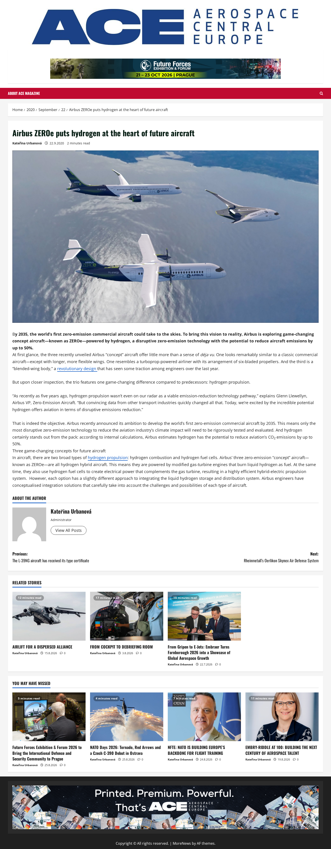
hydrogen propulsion (108, 457)
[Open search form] (321, 93)
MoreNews (182, 843)
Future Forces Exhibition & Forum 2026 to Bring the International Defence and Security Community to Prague (47, 752)
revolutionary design (77, 368)
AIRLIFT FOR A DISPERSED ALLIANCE (42, 647)
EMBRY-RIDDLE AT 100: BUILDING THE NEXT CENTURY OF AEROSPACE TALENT (281, 750)
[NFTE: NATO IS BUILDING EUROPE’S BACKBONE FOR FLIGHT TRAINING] (204, 716)
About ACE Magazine (24, 93)
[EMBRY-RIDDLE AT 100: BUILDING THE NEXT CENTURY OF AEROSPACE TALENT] (282, 716)
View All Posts (68, 530)
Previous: (50, 557)
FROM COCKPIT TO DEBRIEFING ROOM (121, 647)
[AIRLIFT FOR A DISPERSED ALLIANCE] (49, 616)
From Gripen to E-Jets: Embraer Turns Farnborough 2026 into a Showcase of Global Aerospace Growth (199, 652)
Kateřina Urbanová (27, 143)
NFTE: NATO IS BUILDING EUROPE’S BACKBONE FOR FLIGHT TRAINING (196, 750)
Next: (281, 557)
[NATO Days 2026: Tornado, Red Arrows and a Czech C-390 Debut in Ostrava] (126, 716)
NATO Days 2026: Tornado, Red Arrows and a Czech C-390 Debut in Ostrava (125, 750)
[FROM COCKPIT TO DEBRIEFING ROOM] (126, 616)
